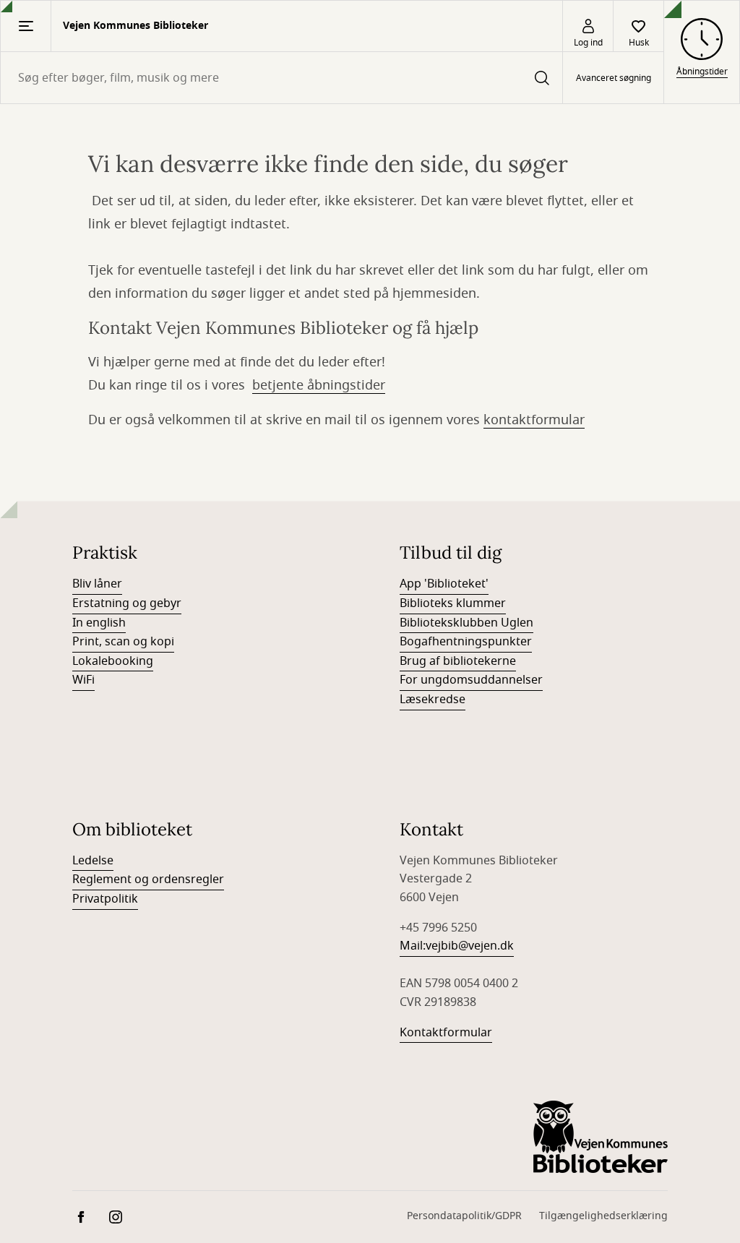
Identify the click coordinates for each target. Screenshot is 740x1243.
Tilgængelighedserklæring (603, 1215)
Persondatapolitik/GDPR (464, 1215)
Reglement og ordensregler (148, 879)
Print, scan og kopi (123, 641)
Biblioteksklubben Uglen (466, 623)
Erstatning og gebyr (126, 603)
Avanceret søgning (613, 78)
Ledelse (92, 860)
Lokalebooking (112, 661)
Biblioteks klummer (453, 603)
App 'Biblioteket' (444, 584)
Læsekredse (432, 699)
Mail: (413, 946)
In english (99, 623)
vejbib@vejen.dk (470, 946)
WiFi (83, 680)
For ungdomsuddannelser (471, 680)
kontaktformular (534, 419)
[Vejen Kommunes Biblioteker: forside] (600, 1137)
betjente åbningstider (318, 385)
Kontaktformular (446, 1032)
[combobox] (281, 77)
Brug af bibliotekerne (458, 661)
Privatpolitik (105, 899)
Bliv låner (97, 584)
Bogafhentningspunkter (466, 641)
